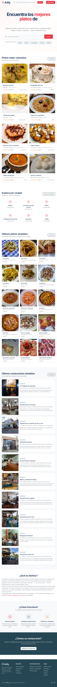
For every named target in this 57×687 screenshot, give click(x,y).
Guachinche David (26, 442)
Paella (48, 42)
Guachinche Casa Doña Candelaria (46, 284)
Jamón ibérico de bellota (45, 357)
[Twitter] (52, 682)
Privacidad (46, 668)
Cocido (42, 42)
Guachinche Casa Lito (27, 554)
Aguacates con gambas (9, 357)
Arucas (47, 177)
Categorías (18, 673)
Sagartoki (5, 87)
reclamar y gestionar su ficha (14, 595)
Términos (46, 670)
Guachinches (22, 402)
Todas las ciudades (49, 194)
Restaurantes (19, 668)
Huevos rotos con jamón (11, 145)
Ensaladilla (52, 89)
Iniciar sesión (50, 2)
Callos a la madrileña (37, 115)
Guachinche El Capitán (27, 498)
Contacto (46, 675)
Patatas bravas (51, 149)
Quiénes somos (47, 666)
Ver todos (51, 58)
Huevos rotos (23, 149)
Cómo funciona (33, 670)
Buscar (40, 2)
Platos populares (20, 666)
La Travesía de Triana (36, 87)
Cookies (46, 673)
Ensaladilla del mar (37, 85)
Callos (26, 42)
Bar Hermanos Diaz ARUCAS (38, 177)
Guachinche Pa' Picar (43, 259)
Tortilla (20, 42)
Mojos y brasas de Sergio (28, 479)
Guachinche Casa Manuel (8, 309)
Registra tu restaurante (35, 668)
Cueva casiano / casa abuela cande (28, 259)
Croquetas (34, 42)
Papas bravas (35, 145)
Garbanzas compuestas (9, 308)
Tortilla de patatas (9, 115)
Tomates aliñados (25, 357)
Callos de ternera (8, 175)
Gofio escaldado (43, 332)
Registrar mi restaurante (28, 648)
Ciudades (18, 670)
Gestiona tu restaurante (35, 666)
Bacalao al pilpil (23, 89)
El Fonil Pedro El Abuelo (27, 461)
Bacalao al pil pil (8, 85)
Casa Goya (5, 284)
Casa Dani (5, 117)
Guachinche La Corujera (27, 404)
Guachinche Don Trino (27, 517)
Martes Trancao (24, 284)
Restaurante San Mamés (37, 117)
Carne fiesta (6, 258)
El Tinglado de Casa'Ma (27, 386)
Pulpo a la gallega (25, 332)
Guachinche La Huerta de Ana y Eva (31, 423)
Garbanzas (42, 308)
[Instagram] (54, 682)
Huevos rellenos (36, 175)
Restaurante (22, 383)
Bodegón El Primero (26, 535)
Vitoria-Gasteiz (12, 87)
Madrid (10, 117)
